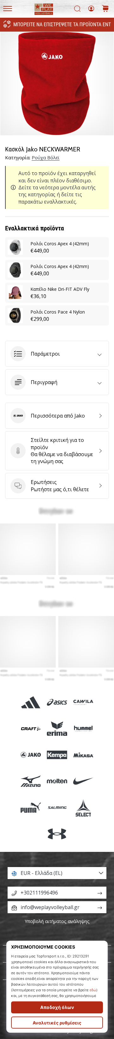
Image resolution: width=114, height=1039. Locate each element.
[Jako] (30, 755)
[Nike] (83, 781)
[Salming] (57, 807)
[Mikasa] (83, 755)
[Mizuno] (30, 781)
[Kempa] (57, 755)
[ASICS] (57, 702)
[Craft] (30, 728)
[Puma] (30, 807)
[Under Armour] (57, 834)
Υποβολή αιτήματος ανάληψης (57, 921)
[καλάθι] (105, 9)
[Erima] (57, 728)
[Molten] (57, 781)
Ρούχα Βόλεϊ (46, 157)
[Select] (83, 807)
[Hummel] (83, 728)
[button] (57, 353)
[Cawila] (83, 702)
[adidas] (30, 702)
